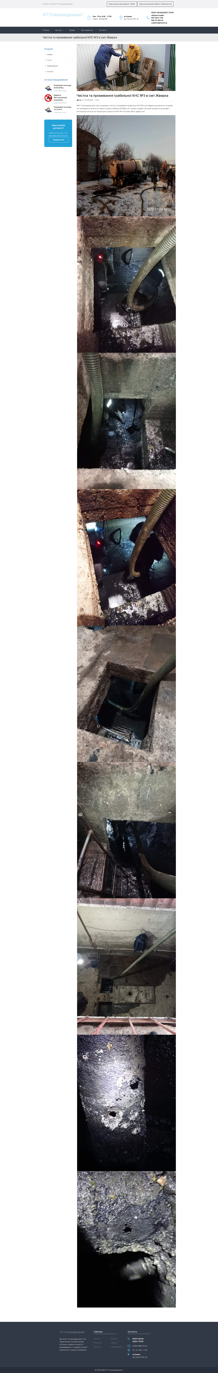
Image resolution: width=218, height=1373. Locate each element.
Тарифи (72, 30)
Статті (49, 60)
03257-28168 (156, 13)
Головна (46, 30)
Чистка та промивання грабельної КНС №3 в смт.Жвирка (122, 96)
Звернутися (58, 140)
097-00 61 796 (157, 18)
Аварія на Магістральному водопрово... (60, 97)
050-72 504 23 (157, 20)
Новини (49, 54)
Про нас (58, 30)
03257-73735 (168, 13)
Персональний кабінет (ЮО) (122, 4)
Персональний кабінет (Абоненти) (155, 4)
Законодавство (87, 30)
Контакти (103, 30)
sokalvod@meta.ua (159, 23)
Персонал (98, 1343)
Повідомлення (52, 66)
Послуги (50, 72)
